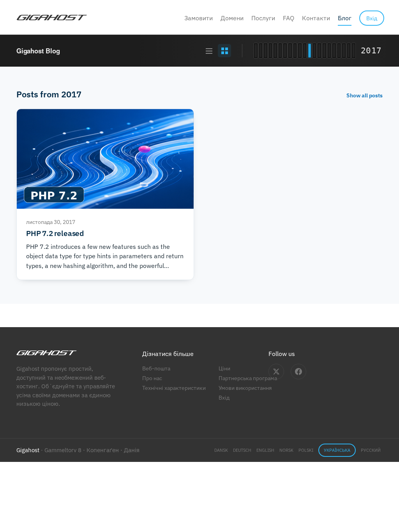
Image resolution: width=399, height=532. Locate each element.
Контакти (316, 18)
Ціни (224, 368)
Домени (232, 18)
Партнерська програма (248, 378)
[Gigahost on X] (276, 371)
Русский (371, 450)
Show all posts (364, 95)
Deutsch (242, 450)
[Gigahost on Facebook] (298, 371)
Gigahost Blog (38, 50)
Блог (344, 18)
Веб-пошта (156, 368)
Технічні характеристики (174, 387)
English (265, 450)
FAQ (288, 18)
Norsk (286, 450)
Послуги (263, 18)
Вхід (224, 397)
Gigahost (27, 450)
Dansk (221, 450)
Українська (337, 450)
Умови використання (245, 387)
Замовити (198, 18)
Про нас (152, 378)
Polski (305, 450)
